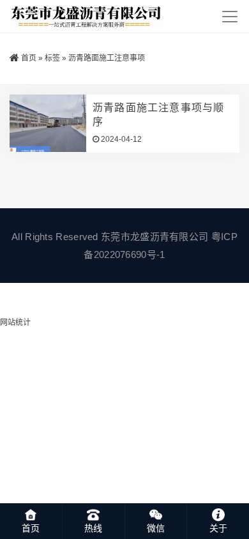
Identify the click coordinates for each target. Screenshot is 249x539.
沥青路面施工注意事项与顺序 (158, 114)
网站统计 (15, 322)
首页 (28, 58)
